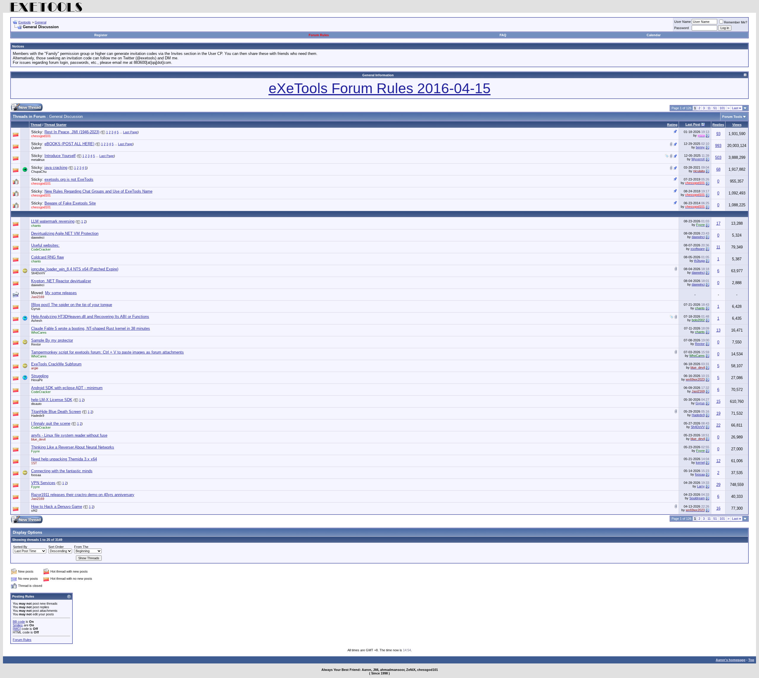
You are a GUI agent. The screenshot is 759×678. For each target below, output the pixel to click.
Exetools (24, 22)
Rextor (36, 344)
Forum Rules (319, 35)
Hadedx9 (37, 415)
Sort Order (56, 547)
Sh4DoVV (38, 273)
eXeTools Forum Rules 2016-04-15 (380, 88)
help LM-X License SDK (51, 399)
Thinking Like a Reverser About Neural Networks (72, 447)
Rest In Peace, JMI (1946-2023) (71, 132)
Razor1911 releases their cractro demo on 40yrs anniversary (82, 494)
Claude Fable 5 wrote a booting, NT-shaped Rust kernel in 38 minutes (90, 328)
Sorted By (20, 547)
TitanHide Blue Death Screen (56, 411)
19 (718, 413)
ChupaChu (39, 171)
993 (718, 145)
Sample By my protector (52, 340)
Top (751, 660)
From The (81, 547)
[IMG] (17, 629)
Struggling (39, 376)
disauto (36, 403)
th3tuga (699, 260)
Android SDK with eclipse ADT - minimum (67, 388)
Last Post (692, 124)
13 (718, 330)
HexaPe (37, 380)
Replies (718, 124)
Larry (701, 486)
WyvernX (698, 159)
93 (718, 134)
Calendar (654, 35)
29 (718, 484)
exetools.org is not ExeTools (68, 179)
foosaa (36, 475)
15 (718, 401)
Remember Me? (735, 22)
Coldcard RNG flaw (47, 257)
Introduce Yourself (60, 155)
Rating (672, 124)
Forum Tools (732, 116)
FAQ (503, 35)
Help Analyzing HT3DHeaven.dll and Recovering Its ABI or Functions (90, 316)
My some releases (61, 293)
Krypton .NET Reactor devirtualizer (61, 281)
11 (709, 108)
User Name (682, 21)
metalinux (38, 159)
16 (718, 508)
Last (736, 108)
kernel (700, 462)
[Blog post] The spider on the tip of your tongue (71, 304)
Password (681, 28)
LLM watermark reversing (52, 221)
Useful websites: (45, 245)
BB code (19, 621)
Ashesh (36, 320)
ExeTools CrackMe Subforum (56, 364)
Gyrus (35, 309)
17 (718, 223)
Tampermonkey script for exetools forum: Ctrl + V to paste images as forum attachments (107, 352)
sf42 (34, 510)
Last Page (130, 132)
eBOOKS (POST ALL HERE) (69, 144)
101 (722, 108)
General (40, 22)
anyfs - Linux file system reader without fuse (69, 435)
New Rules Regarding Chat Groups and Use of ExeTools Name (98, 191)
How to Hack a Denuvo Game (56, 506)
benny (700, 147)
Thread (36, 124)
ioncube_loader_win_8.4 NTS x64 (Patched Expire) (74, 269)
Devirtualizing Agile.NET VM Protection (64, 233)
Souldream (697, 498)
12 (718, 461)
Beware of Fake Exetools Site (70, 203)
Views (737, 124)
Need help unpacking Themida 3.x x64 (64, 459)
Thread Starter (55, 124)
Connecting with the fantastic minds (62, 471)
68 (718, 169)
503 (718, 157)
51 (715, 108)
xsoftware (698, 249)
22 (718, 425)
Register (100, 35)
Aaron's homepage (730, 660)
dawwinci (37, 237)
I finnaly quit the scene (50, 423)
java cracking (55, 167)
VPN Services (43, 483)
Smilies (18, 625)
